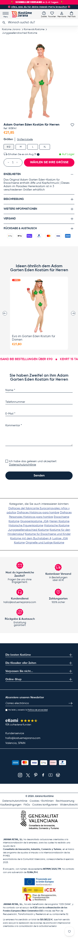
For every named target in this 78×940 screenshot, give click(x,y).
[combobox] (39, 22)
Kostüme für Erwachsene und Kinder (48, 534)
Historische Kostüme (56, 525)
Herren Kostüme (59, 521)
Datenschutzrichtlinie (22, 464)
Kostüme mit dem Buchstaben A (30, 538)
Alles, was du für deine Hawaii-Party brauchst (39, 6)
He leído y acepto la (28, 710)
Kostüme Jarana (11, 29)
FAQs (27, 804)
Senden (39, 475)
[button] (72, 14)
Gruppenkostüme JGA (34, 521)
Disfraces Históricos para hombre (38, 512)
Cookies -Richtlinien (42, 801)
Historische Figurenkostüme (26, 525)
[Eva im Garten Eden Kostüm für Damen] (39, 306)
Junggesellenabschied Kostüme (19, 33)
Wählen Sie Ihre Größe (49, 162)
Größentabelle (25, 139)
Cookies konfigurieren (45, 804)
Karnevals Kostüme (34, 29)
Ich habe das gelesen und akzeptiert (32, 463)
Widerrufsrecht (69, 804)
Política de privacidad (38, 710)
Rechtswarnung (65, 801)
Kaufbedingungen (10, 804)
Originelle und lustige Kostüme (45, 542)
